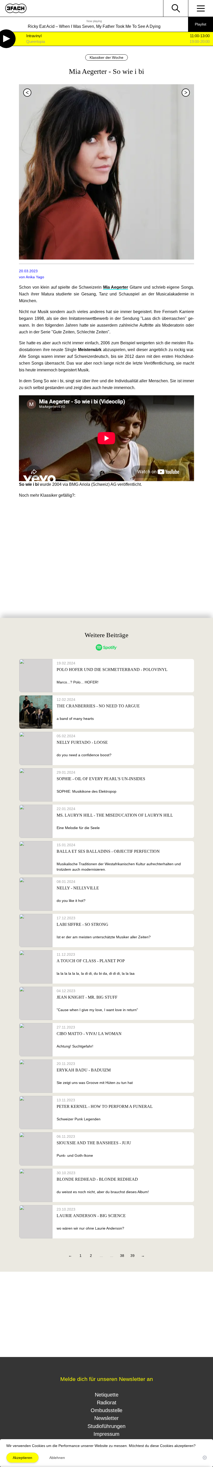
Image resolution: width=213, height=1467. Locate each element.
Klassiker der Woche (106, 57)
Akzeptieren (22, 1458)
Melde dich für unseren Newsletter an (106, 1379)
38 (122, 1255)
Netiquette (106, 1395)
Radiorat (106, 1402)
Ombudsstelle (106, 1410)
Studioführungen (106, 1426)
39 (132, 1255)
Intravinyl (34, 36)
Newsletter (106, 1418)
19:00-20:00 (200, 42)
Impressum (106, 1434)
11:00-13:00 (200, 36)
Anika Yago (35, 277)
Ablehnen (57, 1458)
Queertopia (35, 42)
